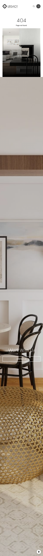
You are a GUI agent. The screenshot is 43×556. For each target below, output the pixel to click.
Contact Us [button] (22, 359)
